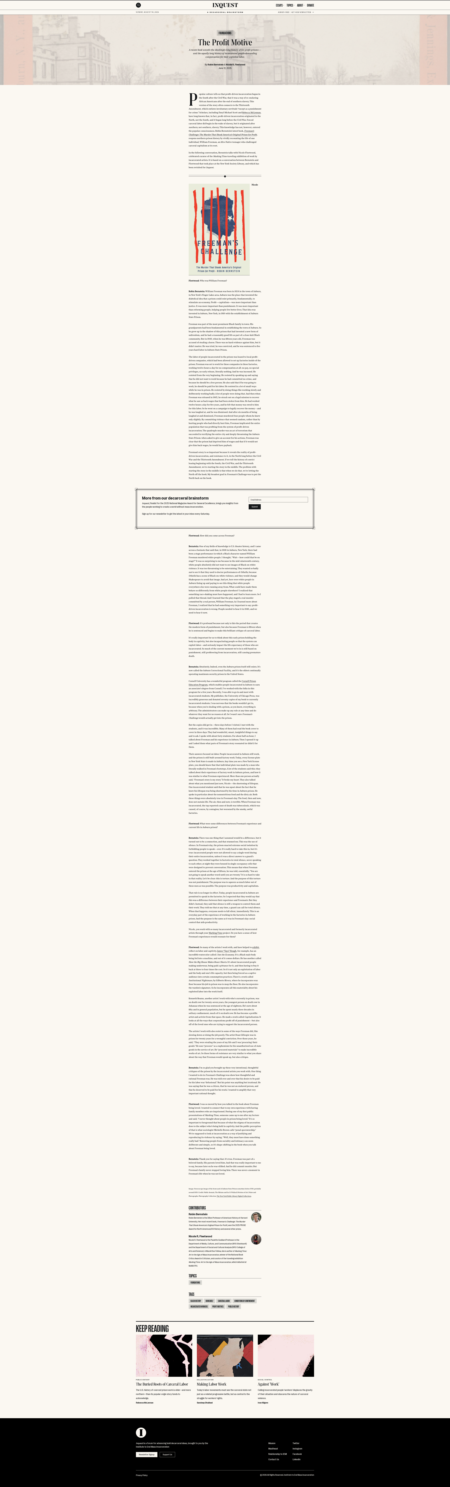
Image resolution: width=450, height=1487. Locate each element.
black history (196, 1300)
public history (233, 1306)
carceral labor (224, 1300)
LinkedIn (296, 1459)
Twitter (296, 1443)
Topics (290, 5)
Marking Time (215, 933)
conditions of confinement (244, 1300)
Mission (271, 1443)
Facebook (297, 1453)
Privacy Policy (142, 1475)
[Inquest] (225, 6)
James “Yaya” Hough (226, 951)
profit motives (217, 1306)
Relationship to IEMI (277, 1453)
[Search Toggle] (138, 5)
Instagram (297, 1448)
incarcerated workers (199, 1306)
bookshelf (209, 1300)
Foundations (195, 1282)
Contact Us (273, 1459)
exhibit (255, 947)
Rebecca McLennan (251, 113)
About (300, 5)
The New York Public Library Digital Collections (234, 1196)
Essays (279, 5)
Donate (310, 5)
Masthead (273, 1448)
